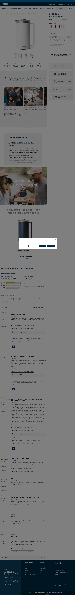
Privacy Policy (32, 241)
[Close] (55, 239)
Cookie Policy (37, 241)
